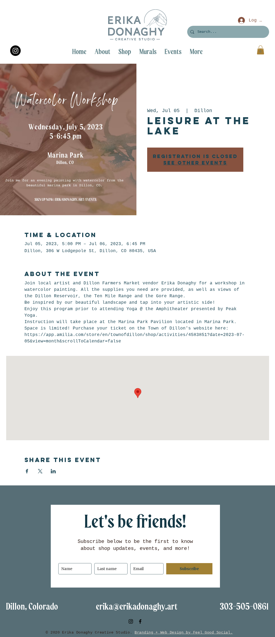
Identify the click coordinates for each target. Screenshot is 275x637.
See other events (195, 163)
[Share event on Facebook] (27, 471)
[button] (196, 51)
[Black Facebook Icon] (140, 621)
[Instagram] (15, 50)
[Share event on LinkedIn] (53, 471)
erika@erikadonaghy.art (137, 606)
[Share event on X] (40, 471)
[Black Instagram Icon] (131, 621)
